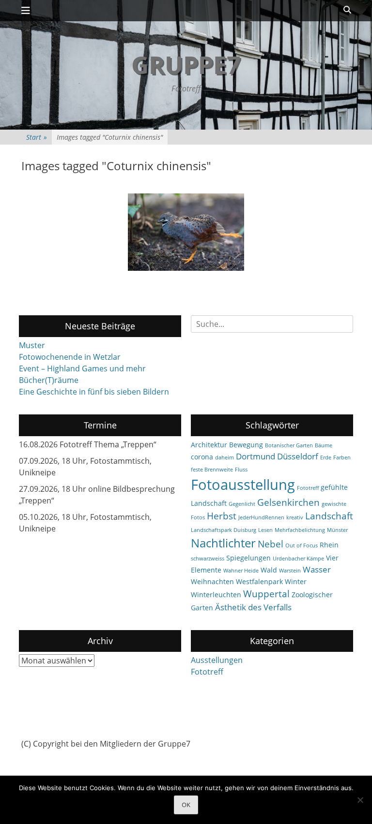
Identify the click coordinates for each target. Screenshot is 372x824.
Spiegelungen (248, 557)
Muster (32, 345)
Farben (342, 457)
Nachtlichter (223, 543)
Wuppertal (266, 594)
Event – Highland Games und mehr (82, 368)
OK (186, 804)
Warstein (290, 570)
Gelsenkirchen (288, 502)
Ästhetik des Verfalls (253, 607)
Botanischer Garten (289, 445)
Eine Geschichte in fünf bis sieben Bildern (94, 391)
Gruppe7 (186, 64)
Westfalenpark (259, 581)
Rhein (329, 544)
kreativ (294, 517)
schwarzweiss (207, 558)
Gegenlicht (242, 503)
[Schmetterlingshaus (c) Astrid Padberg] (186, 232)
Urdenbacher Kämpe (298, 558)
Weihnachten (212, 581)
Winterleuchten (216, 594)
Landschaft (329, 516)
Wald (269, 569)
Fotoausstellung (243, 484)
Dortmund (255, 456)
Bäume (323, 445)
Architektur (209, 444)
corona (202, 456)
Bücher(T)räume (48, 380)
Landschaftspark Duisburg (223, 530)
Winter (296, 581)
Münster (337, 530)
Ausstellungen (217, 660)
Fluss (241, 469)
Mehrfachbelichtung (300, 530)
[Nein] (360, 800)
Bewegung (246, 444)
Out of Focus (301, 545)
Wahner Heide (241, 570)
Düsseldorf (297, 456)
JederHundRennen (261, 517)
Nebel (270, 544)
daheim (224, 457)
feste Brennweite (212, 469)
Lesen (265, 530)
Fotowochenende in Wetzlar (70, 357)
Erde (325, 457)
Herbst (221, 516)
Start (36, 137)
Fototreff (308, 488)
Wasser (317, 569)
